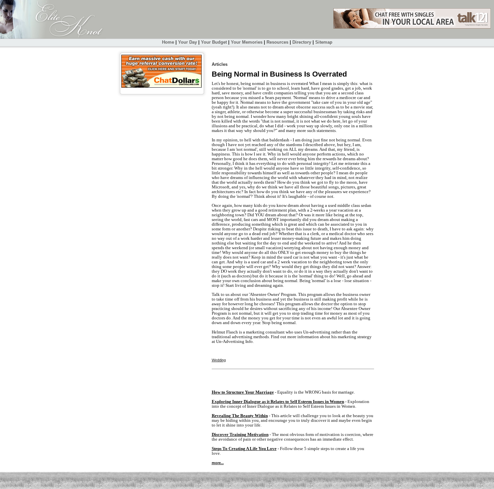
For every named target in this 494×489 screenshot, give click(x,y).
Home (168, 42)
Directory (301, 42)
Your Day (187, 42)
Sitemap (323, 42)
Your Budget (214, 42)
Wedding (219, 360)
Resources (277, 42)
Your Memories (246, 42)
